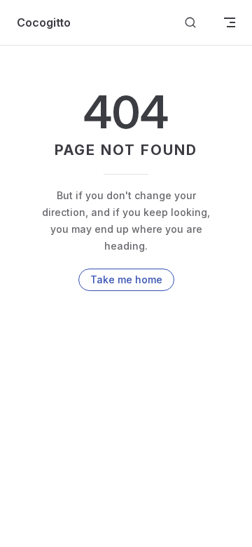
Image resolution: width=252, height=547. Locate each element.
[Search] (190, 23)
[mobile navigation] (229, 22)
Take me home (126, 279)
